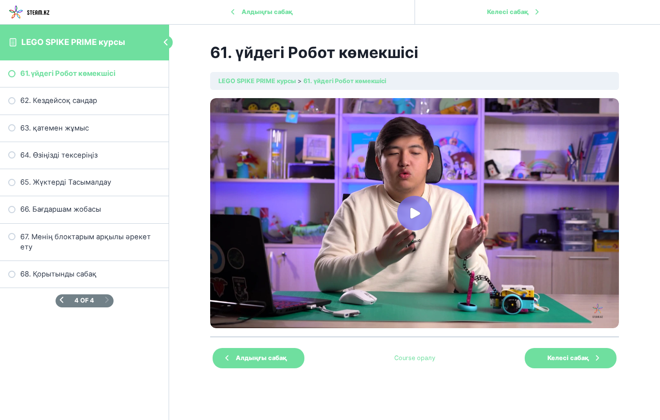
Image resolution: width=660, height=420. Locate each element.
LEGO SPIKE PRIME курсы (73, 42)
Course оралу (414, 358)
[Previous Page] (61, 300)
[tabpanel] (414, 213)
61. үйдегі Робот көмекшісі (344, 81)
